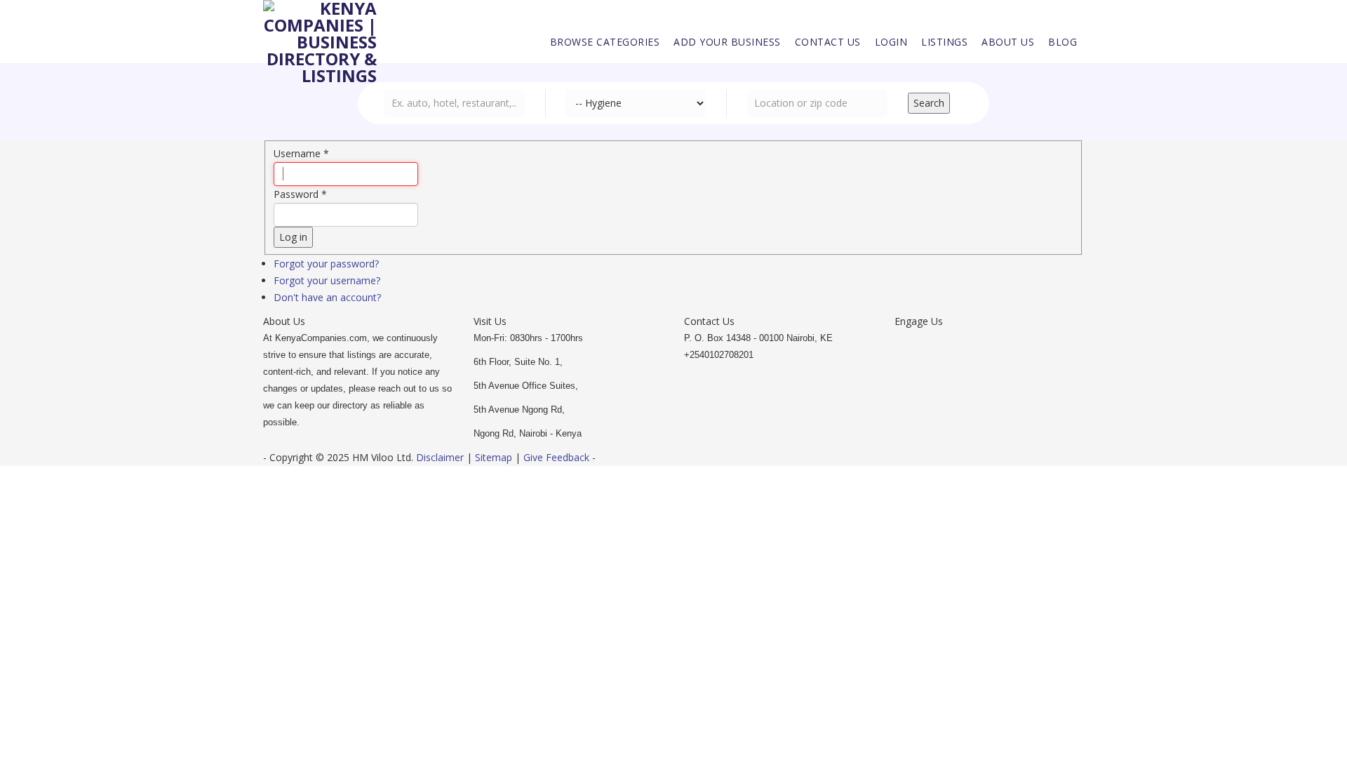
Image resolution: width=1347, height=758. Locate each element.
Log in (293, 237)
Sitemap (493, 457)
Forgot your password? (326, 263)
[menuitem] (605, 42)
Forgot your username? (327, 280)
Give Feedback (556, 457)
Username (301, 153)
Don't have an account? (327, 297)
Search (928, 102)
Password (300, 194)
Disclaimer (441, 457)
